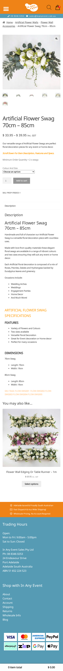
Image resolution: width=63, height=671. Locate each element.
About (6, 594)
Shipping (8, 607)
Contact (7, 598)
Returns (7, 611)
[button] (56, 39)
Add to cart (21, 180)
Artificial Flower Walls (26, 22)
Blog (5, 619)
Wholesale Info (12, 615)
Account (8, 602)
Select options (31, 483)
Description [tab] (10, 205)
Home (9, 22)
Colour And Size (10, 168)
